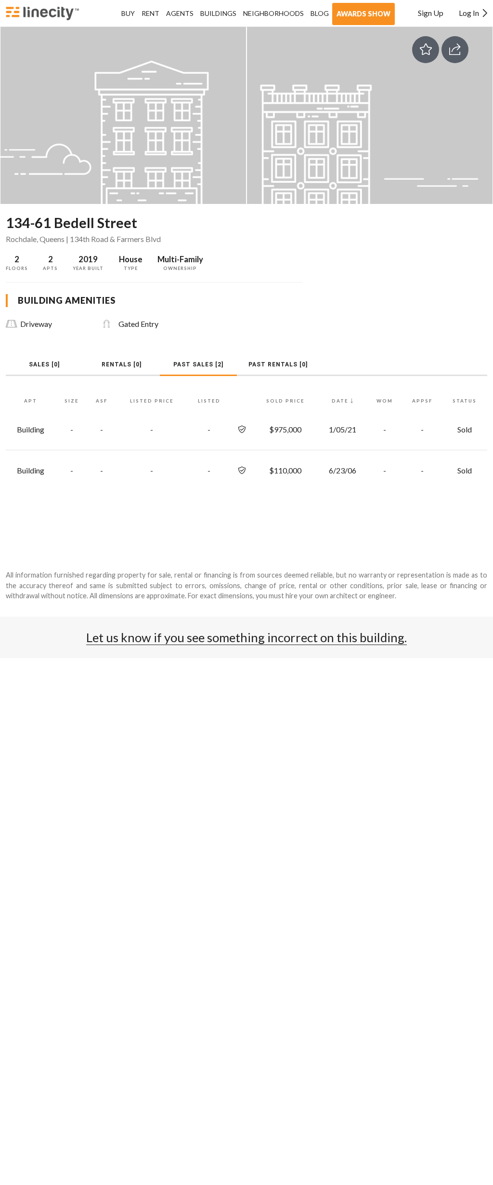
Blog (320, 13)
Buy (128, 13)
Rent (150, 13)
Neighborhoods (273, 13)
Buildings (218, 13)
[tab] (44, 364)
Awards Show (363, 14)
